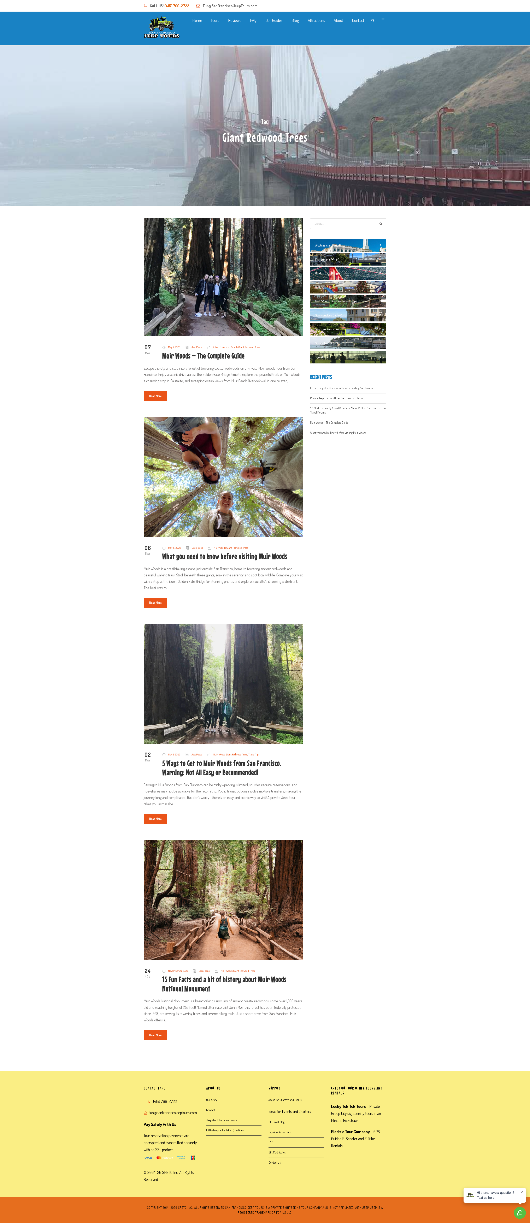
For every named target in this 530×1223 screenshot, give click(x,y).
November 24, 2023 (178, 970)
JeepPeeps (196, 347)
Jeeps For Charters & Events (221, 1120)
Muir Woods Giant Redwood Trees (243, 347)
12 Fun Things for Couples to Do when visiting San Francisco (342, 388)
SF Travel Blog (276, 1122)
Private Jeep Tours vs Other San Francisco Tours (336, 398)
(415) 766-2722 (176, 6)
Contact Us (275, 1162)
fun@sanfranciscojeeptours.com (173, 1112)
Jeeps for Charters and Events (285, 1100)
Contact (358, 20)
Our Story (211, 1100)
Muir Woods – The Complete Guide (203, 355)
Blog (295, 20)
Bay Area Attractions (280, 1132)
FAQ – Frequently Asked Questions (225, 1130)
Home (197, 20)
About (338, 20)
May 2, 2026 (174, 754)
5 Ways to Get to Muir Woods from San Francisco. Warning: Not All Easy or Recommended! (221, 768)
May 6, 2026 (174, 547)
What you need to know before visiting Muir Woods (224, 556)
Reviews (235, 20)
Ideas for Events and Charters (290, 1111)
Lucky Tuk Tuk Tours (348, 1106)
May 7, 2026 (174, 347)
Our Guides (274, 20)
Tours (215, 20)
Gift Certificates (277, 1152)
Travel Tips (253, 754)
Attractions (316, 20)
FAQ (253, 20)
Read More (155, 396)
